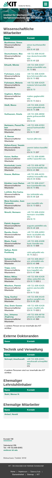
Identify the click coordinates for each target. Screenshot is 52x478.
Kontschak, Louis (12, 165)
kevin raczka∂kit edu (36, 234)
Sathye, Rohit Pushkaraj (10, 251)
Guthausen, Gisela (13, 114)
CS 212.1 (35, 98)
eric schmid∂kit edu (35, 261)
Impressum (22, 472)
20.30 (32, 179)
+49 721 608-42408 (35, 241)
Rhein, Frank (10, 241)
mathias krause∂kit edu (37, 176)
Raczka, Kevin (11, 232)
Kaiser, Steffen (11, 156)
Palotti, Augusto (12, 223)
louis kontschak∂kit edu (37, 168)
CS (36, 86)
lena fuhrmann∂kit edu (37, 76)
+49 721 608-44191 (35, 174)
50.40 (32, 121)
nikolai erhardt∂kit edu (36, 67)
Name (7, 38)
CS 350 (37, 167)
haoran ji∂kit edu (34, 139)
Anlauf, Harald (11, 414)
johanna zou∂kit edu (36, 317)
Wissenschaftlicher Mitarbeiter (13, 44)
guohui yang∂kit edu (36, 299)
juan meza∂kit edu (35, 203)
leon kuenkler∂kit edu (36, 185)
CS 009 (35, 243)
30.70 (29, 69)
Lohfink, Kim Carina (13, 192)
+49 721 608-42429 (35, 83)
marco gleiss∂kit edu (36, 107)
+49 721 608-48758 (35, 165)
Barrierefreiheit (18, 474)
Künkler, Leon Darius (14, 183)
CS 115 (36, 47)
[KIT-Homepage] (10, 3)
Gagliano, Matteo (12, 94)
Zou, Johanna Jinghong (11, 315)
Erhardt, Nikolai (11, 65)
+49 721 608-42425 (35, 285)
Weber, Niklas (10, 277)
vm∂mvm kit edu (10, 450)
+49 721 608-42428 (35, 277)
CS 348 (35, 261)
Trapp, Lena (10, 268)
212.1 (35, 253)
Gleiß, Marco (10, 105)
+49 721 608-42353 (35, 125)
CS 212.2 (36, 234)
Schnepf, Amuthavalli (14, 359)
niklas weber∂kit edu (36, 279)
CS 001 (36, 185)
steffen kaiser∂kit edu (36, 159)
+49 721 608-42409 (35, 74)
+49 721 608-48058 (35, 114)
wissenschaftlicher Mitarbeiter (12, 158)
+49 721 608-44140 (35, 54)
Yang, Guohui (10, 297)
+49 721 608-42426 (35, 105)
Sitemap (30, 474)
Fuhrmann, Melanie (13, 83)
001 (36, 67)
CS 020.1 (35, 204)
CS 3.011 (37, 176)
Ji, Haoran (9, 136)
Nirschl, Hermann (12, 212)
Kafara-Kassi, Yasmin (14, 145)
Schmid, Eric (10, 259)
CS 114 (35, 195)
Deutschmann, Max (13, 54)
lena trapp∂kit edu (35, 270)
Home (13, 472)
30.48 (32, 49)
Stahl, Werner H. (12, 394)
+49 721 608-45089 (35, 156)
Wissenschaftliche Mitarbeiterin (12, 76)
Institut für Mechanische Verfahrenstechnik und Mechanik (25, 6)
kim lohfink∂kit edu (35, 194)
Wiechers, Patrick (12, 285)
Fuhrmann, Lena (12, 74)
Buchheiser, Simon (13, 42)
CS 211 (35, 289)
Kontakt (31, 38)
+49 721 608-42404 (35, 212)
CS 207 (36, 128)
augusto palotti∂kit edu (37, 226)
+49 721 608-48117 (35, 259)
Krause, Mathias (12, 174)
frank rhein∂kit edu (35, 243)
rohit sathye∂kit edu (35, 252)
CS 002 (37, 76)
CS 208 (36, 107)
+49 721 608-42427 (35, 65)
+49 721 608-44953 (35, 232)
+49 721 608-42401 (35, 359)
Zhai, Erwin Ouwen (13, 305)
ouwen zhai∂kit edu (35, 308)
